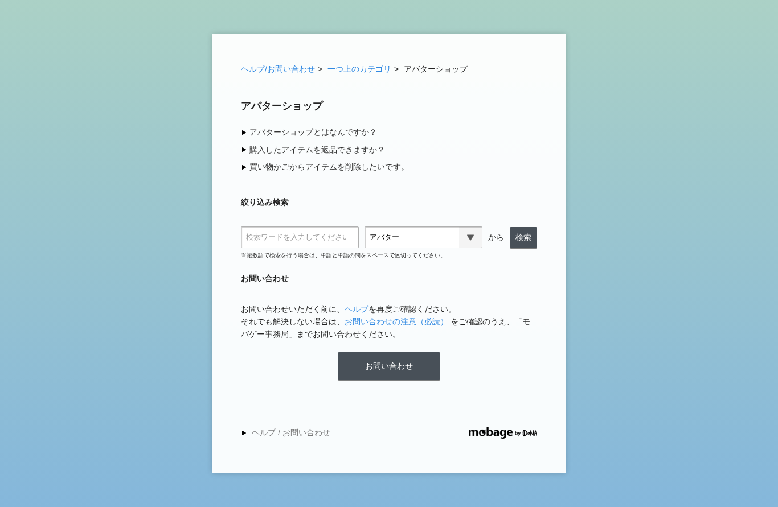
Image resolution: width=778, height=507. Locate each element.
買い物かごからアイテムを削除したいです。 (329, 166)
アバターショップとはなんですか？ (313, 132)
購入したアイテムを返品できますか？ (317, 149)
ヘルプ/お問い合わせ (278, 68)
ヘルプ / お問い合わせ (291, 432)
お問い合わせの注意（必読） (396, 321)
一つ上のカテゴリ (359, 68)
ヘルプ (356, 309)
